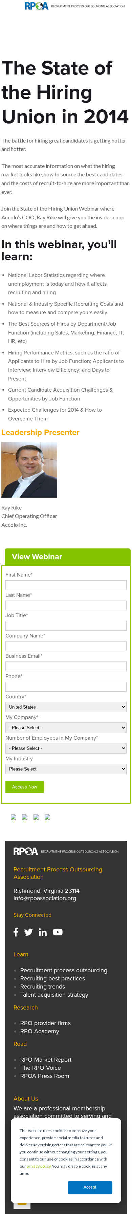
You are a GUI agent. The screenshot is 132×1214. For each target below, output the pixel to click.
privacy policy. (39, 1166)
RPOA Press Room (44, 1076)
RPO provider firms (45, 1023)
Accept (90, 1187)
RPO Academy (39, 1031)
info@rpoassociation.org (45, 898)
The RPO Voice (40, 1067)
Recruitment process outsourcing (63, 970)
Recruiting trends (42, 986)
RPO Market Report (46, 1059)
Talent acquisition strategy (54, 994)
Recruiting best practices (52, 978)
